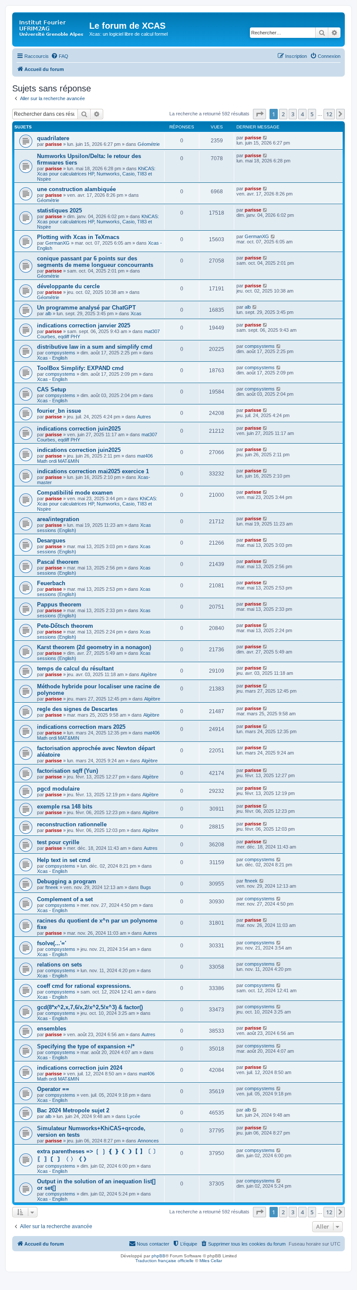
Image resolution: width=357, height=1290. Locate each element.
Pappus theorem (59, 604)
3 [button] (292, 114)
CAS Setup (51, 389)
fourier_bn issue (59, 411)
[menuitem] (59, 56)
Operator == (53, 1089)
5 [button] (311, 114)
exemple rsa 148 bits (64, 806)
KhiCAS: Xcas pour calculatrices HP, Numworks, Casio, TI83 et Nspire (96, 174)
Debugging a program (66, 881)
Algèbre (149, 674)
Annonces (148, 1140)
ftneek (51, 887)
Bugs (145, 887)
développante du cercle (68, 286)
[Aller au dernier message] (265, 137)
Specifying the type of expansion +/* (86, 1046)
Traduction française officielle (164, 1260)
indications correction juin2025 (79, 428)
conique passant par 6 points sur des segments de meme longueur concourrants (95, 261)
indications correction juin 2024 (79, 1067)
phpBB (158, 1255)
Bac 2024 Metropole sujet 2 (73, 1110)
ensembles (51, 1028)
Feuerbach (51, 583)
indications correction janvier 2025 (83, 325)
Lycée (133, 1116)
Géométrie (149, 144)
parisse (53, 144)
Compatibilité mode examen (75, 492)
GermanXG (57, 243)
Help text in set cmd (64, 860)
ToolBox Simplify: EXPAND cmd (80, 368)
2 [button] (283, 114)
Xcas (136, 313)
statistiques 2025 (59, 210)
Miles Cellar (210, 1260)
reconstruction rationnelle (72, 824)
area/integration (58, 519)
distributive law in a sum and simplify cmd (94, 347)
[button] (259, 114)
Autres (144, 416)
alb (48, 313)
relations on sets (59, 964)
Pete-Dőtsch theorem (65, 626)
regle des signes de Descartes (77, 709)
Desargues (51, 540)
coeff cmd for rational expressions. (84, 986)
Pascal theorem (58, 562)
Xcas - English (52, 357)
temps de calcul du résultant (75, 668)
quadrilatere (53, 138)
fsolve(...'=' (51, 943)
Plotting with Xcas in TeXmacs (78, 237)
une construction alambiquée (76, 189)
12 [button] (329, 114)
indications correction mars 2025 (81, 727)
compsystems (60, 352)
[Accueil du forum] (51, 28)
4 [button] (302, 114)
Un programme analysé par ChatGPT (86, 307)
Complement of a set (65, 899)
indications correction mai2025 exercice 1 (93, 471)
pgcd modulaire (58, 788)
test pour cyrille (58, 842)
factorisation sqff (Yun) (67, 771)
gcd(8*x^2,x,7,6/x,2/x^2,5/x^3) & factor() (90, 1007)
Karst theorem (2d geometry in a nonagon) (94, 647)
